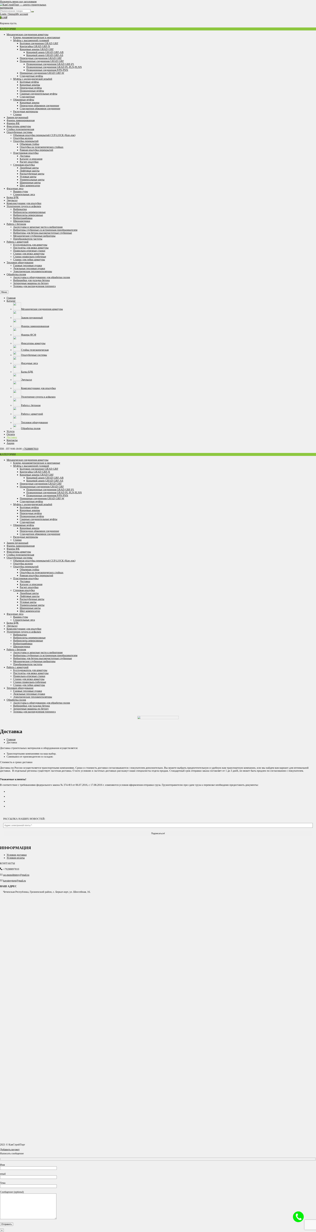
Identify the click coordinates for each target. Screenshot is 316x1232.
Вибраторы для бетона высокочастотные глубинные (42, 232)
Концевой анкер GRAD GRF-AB (45, 52)
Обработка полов (16, 274)
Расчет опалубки (29, 161)
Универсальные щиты (32, 179)
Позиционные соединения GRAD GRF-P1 (50, 64)
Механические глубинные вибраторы (34, 235)
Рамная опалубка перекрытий (36, 150)
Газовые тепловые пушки (27, 265)
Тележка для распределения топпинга (34, 286)
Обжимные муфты (23, 99)
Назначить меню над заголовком (18, 1)
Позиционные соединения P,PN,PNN (47, 70)
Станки (17, 114)
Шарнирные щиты (30, 182)
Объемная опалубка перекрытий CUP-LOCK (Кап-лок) (44, 135)
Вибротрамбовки (22, 218)
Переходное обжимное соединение (39, 105)
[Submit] (32, 11)
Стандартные (27, 96)
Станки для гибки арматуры (29, 259)
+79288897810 (30, 448)
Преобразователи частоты (27, 238)
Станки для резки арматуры (28, 253)
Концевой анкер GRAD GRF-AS (44, 55)
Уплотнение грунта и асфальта (24, 206)
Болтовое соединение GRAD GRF (39, 43)
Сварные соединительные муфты (38, 93)
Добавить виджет (10, 1149)
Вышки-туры (20, 191)
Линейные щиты (29, 167)
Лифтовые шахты (30, 170)
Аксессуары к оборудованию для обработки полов (41, 277)
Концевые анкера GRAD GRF (37, 49)
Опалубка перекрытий (26, 141)
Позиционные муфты (32, 90)
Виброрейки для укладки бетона (31, 280)
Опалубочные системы (19, 132)
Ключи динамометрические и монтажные (36, 37)
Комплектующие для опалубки (24, 203)
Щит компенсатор (30, 185)
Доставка (25, 155)
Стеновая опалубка (24, 164)
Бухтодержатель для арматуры (30, 244)
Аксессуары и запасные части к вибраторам (38, 227)
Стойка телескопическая (20, 129)
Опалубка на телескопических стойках (41, 147)
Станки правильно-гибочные (29, 256)
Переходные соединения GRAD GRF (41, 58)
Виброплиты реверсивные (28, 215)
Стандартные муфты (31, 76)
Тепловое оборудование (20, 262)
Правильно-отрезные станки (29, 250)
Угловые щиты (28, 176)
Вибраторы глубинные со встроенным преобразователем (45, 230)
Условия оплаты (16, 857)
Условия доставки (17, 854)
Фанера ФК (13, 123)
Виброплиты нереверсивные (29, 212)
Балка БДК (13, 197)
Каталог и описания (31, 158)
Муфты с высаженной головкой (31, 40)
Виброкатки (20, 209)
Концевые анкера (29, 102)
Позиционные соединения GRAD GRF (42, 61)
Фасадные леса (15, 188)
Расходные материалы (25, 111)
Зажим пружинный (17, 117)
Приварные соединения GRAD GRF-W (42, 73)
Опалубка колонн (23, 138)
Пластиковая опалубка (26, 153)
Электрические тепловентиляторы (32, 271)
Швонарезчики (21, 221)
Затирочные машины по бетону (31, 283)
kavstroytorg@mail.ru (14, 880)
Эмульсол (12, 200)
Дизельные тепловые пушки (29, 268)
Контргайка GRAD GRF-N (35, 46)
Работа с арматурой (17, 241)
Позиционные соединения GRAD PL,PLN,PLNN (54, 67)
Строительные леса (24, 194)
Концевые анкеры (30, 84)
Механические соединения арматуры (27, 34)
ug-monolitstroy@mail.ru (16, 874)
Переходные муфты (31, 87)
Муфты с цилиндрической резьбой (32, 78)
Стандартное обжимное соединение (40, 108)
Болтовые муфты (29, 81)
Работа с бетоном (16, 224)
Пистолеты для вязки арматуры (31, 247)
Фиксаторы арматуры (19, 126)
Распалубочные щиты (32, 173)
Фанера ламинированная (21, 120)
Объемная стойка (29, 144)
